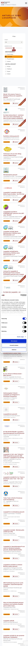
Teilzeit (8, 71)
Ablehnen (14, 349)
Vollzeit (8, 74)
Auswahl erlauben (14, 345)
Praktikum (9, 69)
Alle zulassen (14, 341)
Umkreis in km (8, 46)
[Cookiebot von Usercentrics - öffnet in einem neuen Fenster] (20, 295)
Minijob (8, 66)
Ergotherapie (10, 54)
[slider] (13, 48)
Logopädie (9, 56)
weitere (9, 61)
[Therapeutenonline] (9, 3)
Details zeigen (20, 336)
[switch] (24, 323)
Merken (16, 103)
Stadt (6, 39)
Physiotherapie (10, 59)
